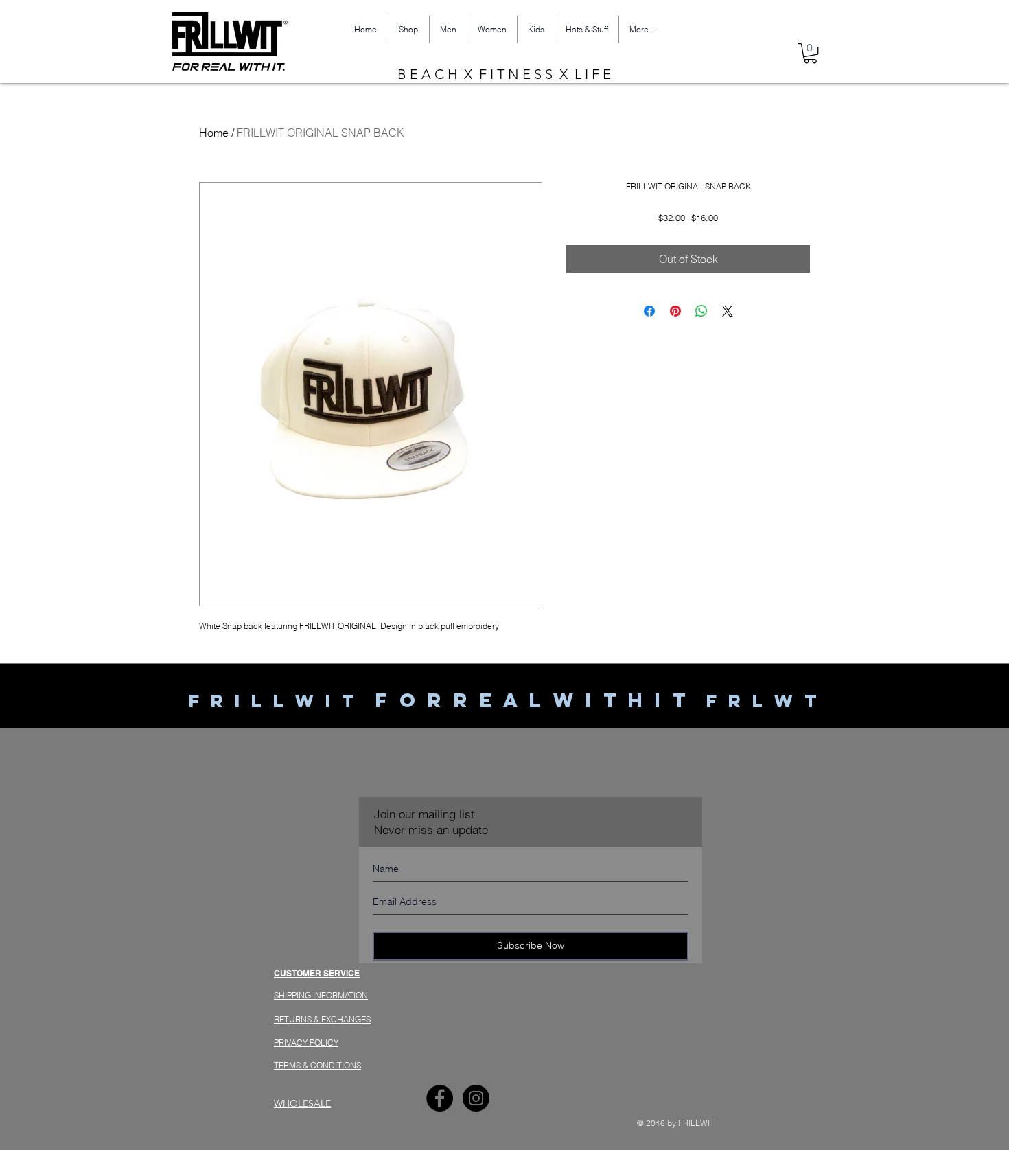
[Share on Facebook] (649, 311)
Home (214, 132)
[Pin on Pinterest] (675, 311)
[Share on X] (727, 311)
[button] (810, 53)
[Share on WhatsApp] (701, 311)
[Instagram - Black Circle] (476, 1098)
